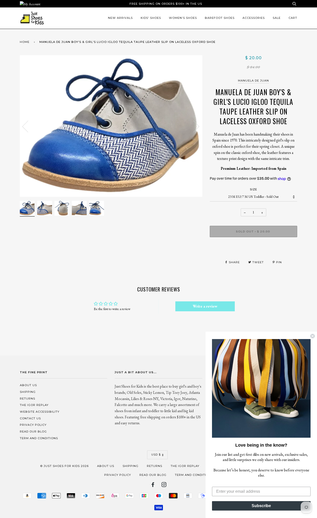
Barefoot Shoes (220, 18)
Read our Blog (33, 431)
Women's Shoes (183, 18)
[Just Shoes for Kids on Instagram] (164, 485)
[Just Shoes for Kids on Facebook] (153, 485)
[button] (261, 388)
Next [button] (193, 126)
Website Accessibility (39, 411)
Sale (277, 18)
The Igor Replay (34, 405)
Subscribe (261, 506)
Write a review (205, 306)
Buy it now (253, 246)
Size (253, 189)
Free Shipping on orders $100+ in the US (166, 3)
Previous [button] (28, 126)
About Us (28, 385)
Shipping (28, 392)
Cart (293, 18)
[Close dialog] (312, 336)
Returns (27, 398)
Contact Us (30, 418)
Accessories (253, 18)
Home (24, 42)
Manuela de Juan (253, 80)
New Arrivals (120, 18)
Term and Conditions (39, 438)
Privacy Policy (33, 425)
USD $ (156, 454)
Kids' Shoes (151, 18)
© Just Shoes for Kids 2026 (64, 466)
